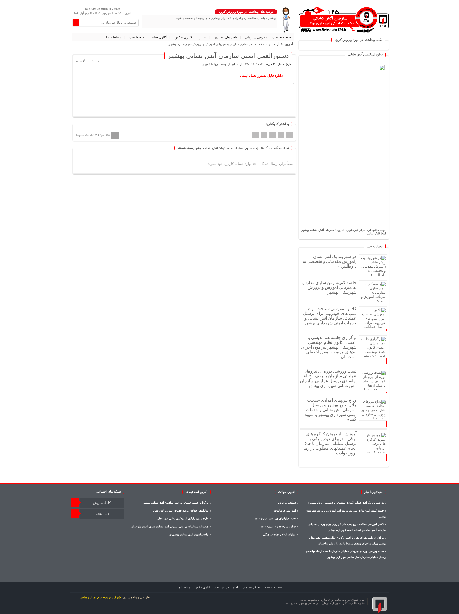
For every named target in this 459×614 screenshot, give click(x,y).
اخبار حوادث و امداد (226, 587)
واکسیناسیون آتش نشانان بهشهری (188, 534)
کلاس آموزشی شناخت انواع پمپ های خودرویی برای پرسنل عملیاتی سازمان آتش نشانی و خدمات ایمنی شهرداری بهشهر (329, 315)
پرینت (97, 60)
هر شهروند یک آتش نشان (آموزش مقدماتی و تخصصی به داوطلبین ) (329, 261)
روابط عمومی (210, 64)
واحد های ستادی (225, 37)
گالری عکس (183, 37)
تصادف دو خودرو (287, 502)
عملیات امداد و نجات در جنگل (279, 534)
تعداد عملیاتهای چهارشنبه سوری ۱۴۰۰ (275, 518)
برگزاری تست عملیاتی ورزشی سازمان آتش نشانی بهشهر (175, 502)
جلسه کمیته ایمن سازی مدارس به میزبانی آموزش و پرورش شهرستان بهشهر (328, 287)
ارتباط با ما (114, 37)
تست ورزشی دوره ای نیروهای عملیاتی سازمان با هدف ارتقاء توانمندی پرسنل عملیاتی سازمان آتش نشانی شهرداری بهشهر (328, 378)
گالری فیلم (159, 37)
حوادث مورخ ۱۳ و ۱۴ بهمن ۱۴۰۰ (278, 526)
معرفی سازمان (256, 37)
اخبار (203, 37)
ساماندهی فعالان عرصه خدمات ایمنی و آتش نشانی (180, 510)
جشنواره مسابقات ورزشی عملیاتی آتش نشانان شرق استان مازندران (169, 526)
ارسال (80, 60)
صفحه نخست (282, 37)
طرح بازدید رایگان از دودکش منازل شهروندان (182, 518)
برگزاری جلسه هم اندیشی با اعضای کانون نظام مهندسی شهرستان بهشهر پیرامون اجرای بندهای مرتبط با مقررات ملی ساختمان (328, 347)
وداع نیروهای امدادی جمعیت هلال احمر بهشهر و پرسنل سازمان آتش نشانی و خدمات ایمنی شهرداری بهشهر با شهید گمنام (330, 410)
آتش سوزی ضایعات (285, 510)
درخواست (136, 37)
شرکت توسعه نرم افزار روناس (100, 597)
